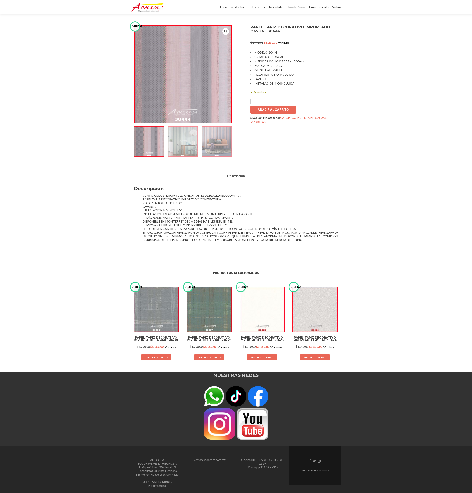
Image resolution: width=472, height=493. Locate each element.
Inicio (223, 7)
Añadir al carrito (273, 109)
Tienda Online (296, 7)
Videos (336, 7)
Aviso (312, 7)
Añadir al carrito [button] (156, 357)
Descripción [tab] (236, 176)
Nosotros (256, 7)
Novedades (276, 7)
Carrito (324, 7)
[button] (225, 31)
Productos (237, 7)
